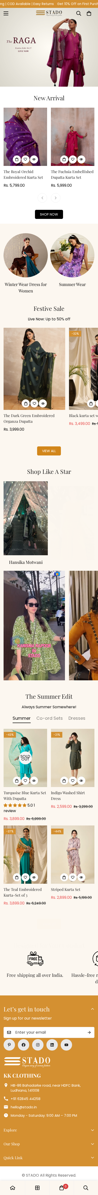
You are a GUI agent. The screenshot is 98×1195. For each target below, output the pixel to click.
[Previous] (42, 198)
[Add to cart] (26, 397)
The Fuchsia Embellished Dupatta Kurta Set (72, 174)
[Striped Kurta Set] (72, 848)
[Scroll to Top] (89, 1169)
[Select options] (17, 159)
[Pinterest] (9, 1038)
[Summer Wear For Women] (26, 255)
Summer (22, 712)
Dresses (77, 712)
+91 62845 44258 (25, 1092)
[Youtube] (66, 1038)
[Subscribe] (89, 1026)
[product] (12, 1188)
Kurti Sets (72, 284)
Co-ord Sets (49, 712)
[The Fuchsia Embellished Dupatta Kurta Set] (72, 137)
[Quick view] (34, 159)
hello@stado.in (24, 1100)
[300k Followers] (23, 1038)
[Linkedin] (52, 1038)
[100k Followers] (38, 1038)
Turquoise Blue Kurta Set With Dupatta (25, 789)
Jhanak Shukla (27, 556)
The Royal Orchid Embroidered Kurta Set (23, 174)
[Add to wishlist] (25, 159)
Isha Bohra (73, 556)
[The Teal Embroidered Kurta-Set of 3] (25, 848)
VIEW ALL (49, 444)
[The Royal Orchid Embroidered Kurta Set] (25, 137)
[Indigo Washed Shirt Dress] (72, 751)
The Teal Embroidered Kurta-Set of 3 (23, 885)
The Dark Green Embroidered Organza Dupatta (29, 412)
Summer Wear (25, 284)
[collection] (27, 512)
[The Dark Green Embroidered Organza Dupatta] (34, 362)
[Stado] (49, 13)
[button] (88, 13)
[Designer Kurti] (72, 255)
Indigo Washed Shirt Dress (68, 789)
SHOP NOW (49, 214)
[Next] (55, 198)
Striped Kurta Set (65, 882)
